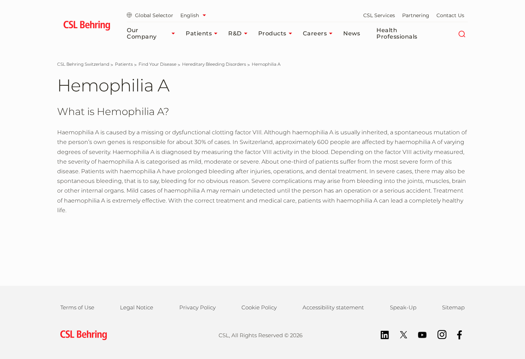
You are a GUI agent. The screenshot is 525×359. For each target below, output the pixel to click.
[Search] (461, 33)
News (351, 33)
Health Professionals (397, 33)
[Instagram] (438, 334)
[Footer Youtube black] (419, 334)
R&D (235, 33)
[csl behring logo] (82, 334)
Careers (315, 33)
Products (272, 33)
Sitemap (453, 307)
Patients (199, 33)
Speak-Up (403, 307)
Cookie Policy (259, 307)
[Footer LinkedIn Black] (381, 334)
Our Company (142, 33)
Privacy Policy (197, 307)
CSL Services (379, 15)
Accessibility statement (333, 307)
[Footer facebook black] (456, 334)
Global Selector (154, 15)
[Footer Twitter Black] (400, 334)
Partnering (415, 15)
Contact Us (450, 15)
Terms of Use (77, 307)
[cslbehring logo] (86, 27)
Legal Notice (136, 307)
